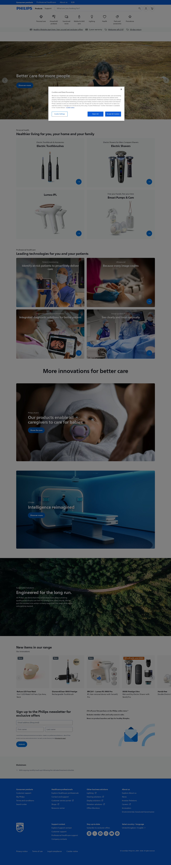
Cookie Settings (59, 114)
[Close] (121, 89)
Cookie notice (70, 107)
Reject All (95, 114)
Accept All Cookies (113, 114)
